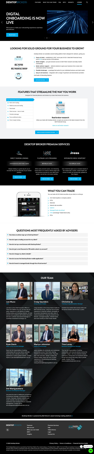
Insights (29, 434)
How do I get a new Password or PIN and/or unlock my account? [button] (28, 249)
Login (49, 432)
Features (29, 425)
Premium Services (53, 425)
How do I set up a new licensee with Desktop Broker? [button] (25, 244)
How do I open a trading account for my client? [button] (23, 239)
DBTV (28, 432)
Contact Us (51, 434)
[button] (41, 80)
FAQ (49, 427)
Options (52, 208)
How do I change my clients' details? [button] (20, 254)
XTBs (51, 212)
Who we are (30, 427)
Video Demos (52, 430)
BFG (40, 59)
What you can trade (33, 430)
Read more (12, 35)
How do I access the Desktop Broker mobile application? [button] (26, 258)
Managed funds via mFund (57, 210)
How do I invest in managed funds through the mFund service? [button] (28, 263)
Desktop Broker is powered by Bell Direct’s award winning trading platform (46, 416)
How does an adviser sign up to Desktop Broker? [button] (23, 235)
